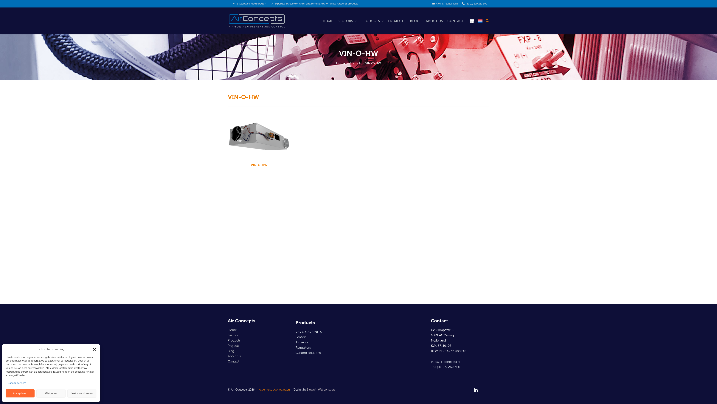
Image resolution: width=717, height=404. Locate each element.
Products (370, 21)
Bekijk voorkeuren (82, 393)
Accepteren (20, 393)
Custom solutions (308, 353)
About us (434, 21)
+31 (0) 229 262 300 (476, 3)
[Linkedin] (472, 21)
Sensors (301, 337)
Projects (397, 21)
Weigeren (51, 393)
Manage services (16, 383)
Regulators (303, 347)
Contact (455, 21)
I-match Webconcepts (321, 389)
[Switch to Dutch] (480, 21)
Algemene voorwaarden (274, 389)
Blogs (415, 21)
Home (328, 21)
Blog (231, 351)
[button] (94, 349)
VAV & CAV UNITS (309, 332)
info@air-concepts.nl (446, 3)
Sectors (345, 21)
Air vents (302, 342)
